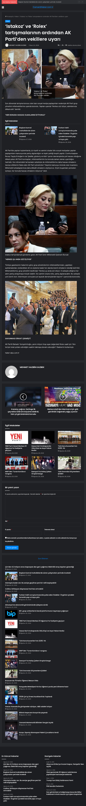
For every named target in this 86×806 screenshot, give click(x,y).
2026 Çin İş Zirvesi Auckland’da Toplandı (35, 696)
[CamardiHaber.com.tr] (43, 7)
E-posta (8, 529)
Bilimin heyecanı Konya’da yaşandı (33, 712)
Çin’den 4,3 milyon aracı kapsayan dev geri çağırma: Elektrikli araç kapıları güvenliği (39, 567)
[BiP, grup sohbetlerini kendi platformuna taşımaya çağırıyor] (11, 614)
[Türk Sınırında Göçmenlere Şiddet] (69, 462)
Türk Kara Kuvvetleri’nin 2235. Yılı (67, 447)
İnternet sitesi (50, 529)
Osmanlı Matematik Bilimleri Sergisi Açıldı (36, 722)
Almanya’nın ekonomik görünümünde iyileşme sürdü (26, 605)
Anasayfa (9, 16)
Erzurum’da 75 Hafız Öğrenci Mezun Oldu (21, 680)
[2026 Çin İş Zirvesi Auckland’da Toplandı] (11, 699)
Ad (6, 521)
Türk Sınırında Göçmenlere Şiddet (69, 472)
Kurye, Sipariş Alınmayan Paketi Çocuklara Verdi (39, 732)
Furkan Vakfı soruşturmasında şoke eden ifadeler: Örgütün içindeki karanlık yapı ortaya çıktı (68, 133)
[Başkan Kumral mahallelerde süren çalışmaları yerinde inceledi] (11, 130)
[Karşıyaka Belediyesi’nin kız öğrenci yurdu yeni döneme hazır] (11, 690)
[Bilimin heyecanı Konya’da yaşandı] (11, 715)
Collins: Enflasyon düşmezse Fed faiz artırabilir (24, 589)
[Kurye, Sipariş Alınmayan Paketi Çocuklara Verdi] (11, 735)
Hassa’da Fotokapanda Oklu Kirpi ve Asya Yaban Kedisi (41, 448)
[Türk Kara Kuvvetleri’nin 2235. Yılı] (69, 437)
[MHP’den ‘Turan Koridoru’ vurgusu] (16, 462)
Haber (17, 16)
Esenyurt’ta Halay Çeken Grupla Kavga (41, 472)
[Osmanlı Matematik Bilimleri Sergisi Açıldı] (11, 725)
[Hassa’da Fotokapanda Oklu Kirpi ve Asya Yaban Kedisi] (42, 437)
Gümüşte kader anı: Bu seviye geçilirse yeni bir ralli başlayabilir (40, 2)
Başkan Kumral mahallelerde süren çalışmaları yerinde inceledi (45, 573)
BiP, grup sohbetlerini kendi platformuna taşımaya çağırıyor (43, 611)
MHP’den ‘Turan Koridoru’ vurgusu (15, 472)
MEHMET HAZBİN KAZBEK (17, 45)
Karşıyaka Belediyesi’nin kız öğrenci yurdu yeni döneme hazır (43, 687)
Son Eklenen (43, 558)
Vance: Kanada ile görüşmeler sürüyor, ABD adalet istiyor (28, 706)
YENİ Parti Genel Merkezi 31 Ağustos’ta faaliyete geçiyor (16, 448)
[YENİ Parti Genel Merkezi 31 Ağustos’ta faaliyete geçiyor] (16, 437)
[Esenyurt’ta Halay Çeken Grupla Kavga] (42, 462)
